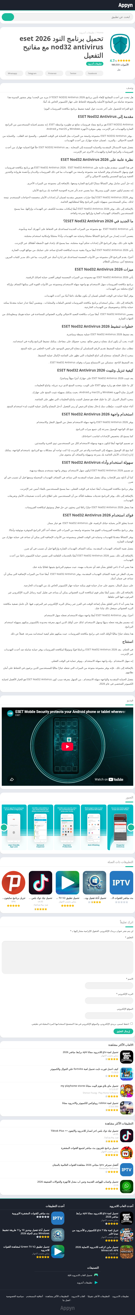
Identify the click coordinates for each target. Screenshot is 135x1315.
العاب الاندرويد (78, 1296)
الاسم (129, 978)
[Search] (8, 17)
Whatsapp (12, 73)
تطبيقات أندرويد (87, 32)
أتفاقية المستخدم (34, 1296)
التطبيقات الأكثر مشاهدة (57, 1296)
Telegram (32, 73)
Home (100, 32)
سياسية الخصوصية (15, 1296)
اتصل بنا (66, 1300)
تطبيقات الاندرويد (120, 1296)
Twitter (73, 73)
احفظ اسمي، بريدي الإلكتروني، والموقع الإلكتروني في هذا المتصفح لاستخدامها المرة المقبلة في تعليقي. (80, 1023)
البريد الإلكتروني (124, 993)
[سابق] (131, 827)
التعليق (129, 937)
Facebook (92, 73)
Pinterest (52, 73)
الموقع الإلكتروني (125, 1008)
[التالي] (4, 827)
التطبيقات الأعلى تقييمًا (99, 1296)
